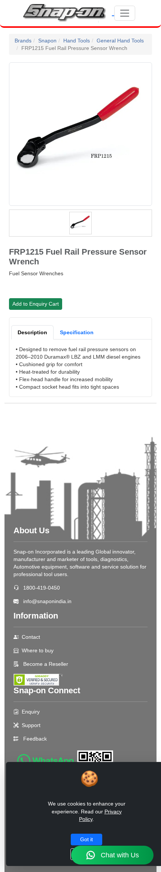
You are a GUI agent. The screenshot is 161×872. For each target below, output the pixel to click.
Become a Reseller (45, 664)
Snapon (47, 41)
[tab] (32, 332)
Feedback (35, 739)
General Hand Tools (120, 41)
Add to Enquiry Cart (35, 304)
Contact (31, 637)
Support (31, 725)
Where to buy (38, 650)
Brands (23, 41)
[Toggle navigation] (124, 13)
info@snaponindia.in (47, 601)
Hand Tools (76, 41)
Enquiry (31, 712)
